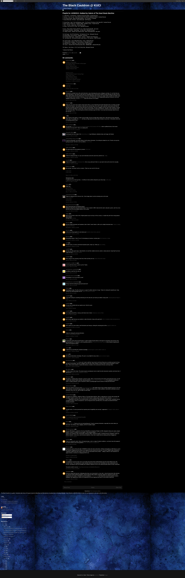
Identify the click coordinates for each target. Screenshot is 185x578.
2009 (4, 567)
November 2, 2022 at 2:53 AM (72, 220)
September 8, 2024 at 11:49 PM (72, 374)
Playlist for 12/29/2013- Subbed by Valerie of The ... (15, 528)
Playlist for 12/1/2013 (8, 536)
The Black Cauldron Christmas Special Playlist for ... (15, 530)
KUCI (3, 497)
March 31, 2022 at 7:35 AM (71, 181)
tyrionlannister (69, 360)
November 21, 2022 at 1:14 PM (72, 233)
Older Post (118, 487)
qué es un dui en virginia (104, 355)
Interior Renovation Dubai (100, 258)
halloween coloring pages (71, 62)
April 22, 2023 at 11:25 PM (71, 279)
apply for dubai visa (112, 325)
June (5, 548)
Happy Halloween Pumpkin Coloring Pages (75, 74)
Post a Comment (67, 481)
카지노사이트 (89, 141)
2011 (4, 563)
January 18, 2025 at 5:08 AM (72, 412)
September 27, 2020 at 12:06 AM (73, 81)
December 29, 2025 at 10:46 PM (72, 468)
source (80, 118)
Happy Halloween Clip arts (71, 76)
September (6, 542)
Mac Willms (68, 369)
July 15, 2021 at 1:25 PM (71, 122)
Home (92, 487)
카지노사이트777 (69, 197)
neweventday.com (85, 134)
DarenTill (68, 91)
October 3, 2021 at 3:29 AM (71, 135)
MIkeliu (67, 459)
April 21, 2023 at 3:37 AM (71, 260)
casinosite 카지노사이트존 (71, 275)
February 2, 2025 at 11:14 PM (72, 426)
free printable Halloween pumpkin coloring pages (76, 63)
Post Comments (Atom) (95, 491)
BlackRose (5, 507)
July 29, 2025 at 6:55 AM (71, 444)
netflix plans (108, 179)
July (5, 546)
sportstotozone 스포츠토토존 (72, 281)
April (5, 552)
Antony (67, 330)
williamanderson (69, 385)
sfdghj (67, 213)
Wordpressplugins (70, 429)
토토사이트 (88, 149)
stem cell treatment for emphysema (91, 442)
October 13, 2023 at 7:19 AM (72, 336)
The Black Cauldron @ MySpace (9, 503)
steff (67, 242)
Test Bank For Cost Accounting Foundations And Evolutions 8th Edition (86, 126)
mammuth (96, 575)
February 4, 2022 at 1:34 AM (72, 151)
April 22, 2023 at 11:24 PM (71, 272)
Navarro (67, 338)
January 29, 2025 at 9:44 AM (72, 418)
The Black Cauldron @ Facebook (10, 501)
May (5, 550)
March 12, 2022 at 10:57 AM (72, 175)
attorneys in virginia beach (71, 455)
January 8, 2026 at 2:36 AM (71, 479)
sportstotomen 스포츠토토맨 (72, 269)
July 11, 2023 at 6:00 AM (71, 320)
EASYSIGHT (68, 187)
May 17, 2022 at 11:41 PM (71, 191)
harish (67, 421)
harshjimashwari (69, 83)
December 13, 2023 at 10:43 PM (72, 366)
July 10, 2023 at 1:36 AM (71, 314)
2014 (4, 523)
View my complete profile (7, 509)
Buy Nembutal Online (80, 162)
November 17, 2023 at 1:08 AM (72, 351)
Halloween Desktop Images (71, 77)
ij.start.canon (68, 170)
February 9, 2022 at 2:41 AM (72, 163)
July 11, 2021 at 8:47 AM (71, 100)
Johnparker (68, 471)
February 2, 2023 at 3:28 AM (72, 254)
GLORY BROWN (69, 394)
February (6, 556)
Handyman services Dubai (98, 312)
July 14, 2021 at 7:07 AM (71, 113)
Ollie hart (68, 447)
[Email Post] (80, 52)
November (6, 538)
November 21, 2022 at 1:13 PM (72, 227)
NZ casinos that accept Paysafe (99, 342)
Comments (5, 517)
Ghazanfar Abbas (70, 132)
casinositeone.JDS (70, 194)
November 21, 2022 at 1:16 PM (72, 240)
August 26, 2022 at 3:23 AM (72, 211)
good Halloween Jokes (70, 64)
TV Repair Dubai (69, 306)
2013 (4, 525)
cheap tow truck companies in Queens (80, 372)
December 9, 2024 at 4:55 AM (72, 392)
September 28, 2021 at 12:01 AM (73, 129)
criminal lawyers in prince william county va (97, 349)
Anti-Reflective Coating (70, 190)
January (6, 558)
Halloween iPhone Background (72, 67)
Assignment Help (94, 475)
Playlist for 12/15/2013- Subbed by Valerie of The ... (15, 532)
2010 (4, 565)
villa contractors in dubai (105, 238)
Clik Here (74, 218)
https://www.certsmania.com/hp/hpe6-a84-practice (89, 467)
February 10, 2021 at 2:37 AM (72, 88)
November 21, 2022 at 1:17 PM (72, 246)
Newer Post (67, 487)
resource (73, 111)
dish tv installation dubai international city (111, 319)
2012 (4, 561)
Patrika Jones (69, 166)
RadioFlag (4, 499)
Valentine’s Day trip (70, 423)
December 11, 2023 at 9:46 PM (72, 357)
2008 (4, 569)
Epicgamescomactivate (71, 204)
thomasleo (68, 377)
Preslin (67, 288)
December (6, 526)
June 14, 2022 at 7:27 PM (71, 202)
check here (68, 85)
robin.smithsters (69, 124)
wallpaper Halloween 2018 (71, 68)
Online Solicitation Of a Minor (89, 291)
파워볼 (105, 155)
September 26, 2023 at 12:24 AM (73, 327)
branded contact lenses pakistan (93, 232)
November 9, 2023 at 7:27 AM (72, 345)
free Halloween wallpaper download (73, 79)
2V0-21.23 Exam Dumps (87, 387)
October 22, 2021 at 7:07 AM (72, 144)
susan (67, 347)
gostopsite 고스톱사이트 (71, 263)
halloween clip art (69, 72)
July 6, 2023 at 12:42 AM (71, 300)
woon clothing (102, 244)
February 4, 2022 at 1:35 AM (72, 157)
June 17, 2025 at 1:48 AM (71, 436)
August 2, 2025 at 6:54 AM (71, 457)
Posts (4, 515)
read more (82, 98)
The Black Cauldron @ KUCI (82, 5)
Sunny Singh (69, 60)
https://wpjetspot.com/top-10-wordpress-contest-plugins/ (107, 432)
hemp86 (67, 160)
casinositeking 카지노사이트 (72, 138)
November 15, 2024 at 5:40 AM (72, 383)
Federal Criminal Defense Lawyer (73, 334)
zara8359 (68, 249)
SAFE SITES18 (69, 147)
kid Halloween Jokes (70, 75)
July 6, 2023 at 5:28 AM (71, 308)
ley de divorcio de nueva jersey (72, 362)
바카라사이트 (68, 200)
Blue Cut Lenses (69, 188)
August (5, 544)
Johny (67, 184)
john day (68, 222)
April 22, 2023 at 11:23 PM (71, 266)
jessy (67, 354)
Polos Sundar (69, 406)
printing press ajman (77, 252)
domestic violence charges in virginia (98, 380)
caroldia (67, 439)
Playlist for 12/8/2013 (8, 534)
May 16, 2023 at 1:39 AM (71, 293)
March (5, 554)
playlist (67, 54)
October (6, 540)
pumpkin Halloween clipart (71, 66)
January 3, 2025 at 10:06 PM (72, 403)
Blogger (106, 575)
